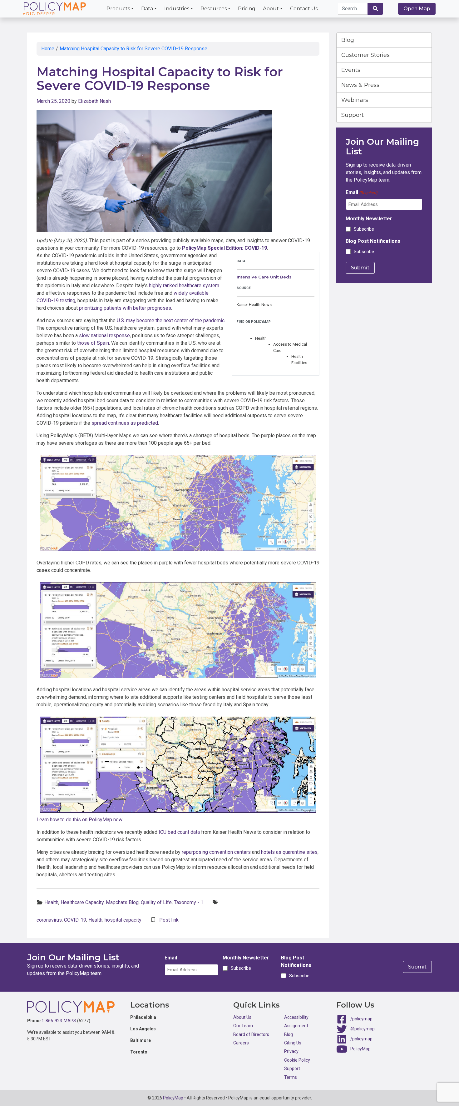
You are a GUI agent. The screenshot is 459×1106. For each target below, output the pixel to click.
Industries (176, 9)
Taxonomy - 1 (188, 902)
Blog (347, 40)
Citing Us (292, 1042)
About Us (242, 1017)
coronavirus (49, 920)
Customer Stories (365, 55)
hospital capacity (123, 920)
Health (51, 902)
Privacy (291, 1051)
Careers (241, 1042)
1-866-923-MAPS (59, 1020)
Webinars (354, 100)
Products (118, 9)
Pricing (246, 9)
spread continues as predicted (124, 423)
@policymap (362, 1028)
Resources (213, 9)
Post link (169, 920)
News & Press (360, 85)
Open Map (416, 9)
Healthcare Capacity (82, 902)
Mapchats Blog (122, 902)
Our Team (243, 1025)
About (271, 9)
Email (362, 192)
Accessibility (296, 1017)
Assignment (296, 1025)
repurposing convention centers (216, 852)
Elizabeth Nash (94, 101)
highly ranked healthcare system (184, 285)
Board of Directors (251, 1034)
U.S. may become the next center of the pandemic (171, 320)
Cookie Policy (297, 1060)
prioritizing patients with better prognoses (125, 308)
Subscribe (364, 229)
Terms (290, 1077)
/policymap (361, 1018)
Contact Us (304, 9)
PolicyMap (360, 1048)
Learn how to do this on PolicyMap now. (80, 820)
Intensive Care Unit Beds (264, 276)
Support (352, 115)
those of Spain (93, 343)
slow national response (104, 335)
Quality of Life (156, 902)
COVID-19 (75, 920)
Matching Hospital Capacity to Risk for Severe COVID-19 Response (133, 49)
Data (147, 9)
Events (350, 70)
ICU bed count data (179, 832)
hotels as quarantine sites (289, 852)
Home (47, 49)
